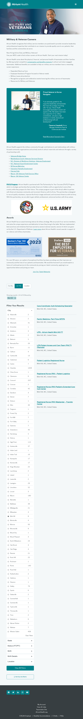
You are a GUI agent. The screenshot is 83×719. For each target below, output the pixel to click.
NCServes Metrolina (17, 166)
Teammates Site (41, 709)
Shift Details (12, 656)
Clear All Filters (20, 668)
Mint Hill (10, 298)
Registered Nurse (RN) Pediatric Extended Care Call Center (56, 388)
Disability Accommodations (42, 716)
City (9, 310)
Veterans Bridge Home (18, 156)
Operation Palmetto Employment (21, 169)
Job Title (18, 286)
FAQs (62, 716)
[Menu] (75, 4)
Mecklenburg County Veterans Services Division (27, 158)
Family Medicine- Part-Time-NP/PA (51, 319)
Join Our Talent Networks (41, 272)
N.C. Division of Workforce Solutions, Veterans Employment (31, 161)
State (10, 641)
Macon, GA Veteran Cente (19, 176)
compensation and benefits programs (39, 62)
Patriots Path (15, 171)
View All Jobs (41, 707)
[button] (9, 692)
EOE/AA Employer (25, 716)
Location (26, 286)
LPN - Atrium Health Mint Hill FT (50, 332)
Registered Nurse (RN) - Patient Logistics (53, 374)
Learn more (37, 229)
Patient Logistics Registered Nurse (50, 361)
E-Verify (55, 716)
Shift (9, 651)
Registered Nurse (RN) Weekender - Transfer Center (55, 403)
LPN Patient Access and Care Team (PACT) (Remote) (54, 346)
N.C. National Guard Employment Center (24, 163)
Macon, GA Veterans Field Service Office (24, 174)
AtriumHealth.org (41, 712)
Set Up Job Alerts (21, 677)
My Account (42, 704)
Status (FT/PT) (14, 646)
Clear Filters (29, 635)
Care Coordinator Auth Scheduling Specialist (54, 306)
